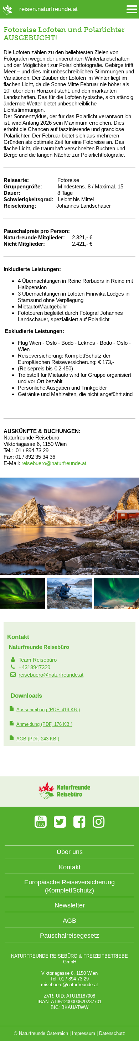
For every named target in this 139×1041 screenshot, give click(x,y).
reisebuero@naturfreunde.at (51, 675)
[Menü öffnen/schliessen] (132, 9)
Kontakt (70, 867)
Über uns (70, 851)
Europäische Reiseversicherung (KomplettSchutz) (69, 886)
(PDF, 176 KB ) (44, 724)
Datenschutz (112, 1033)
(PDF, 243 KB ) (37, 738)
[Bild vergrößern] (69, 573)
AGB (69, 920)
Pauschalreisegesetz (69, 935)
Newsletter (70, 905)
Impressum (83, 1033)
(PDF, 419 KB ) (48, 709)
